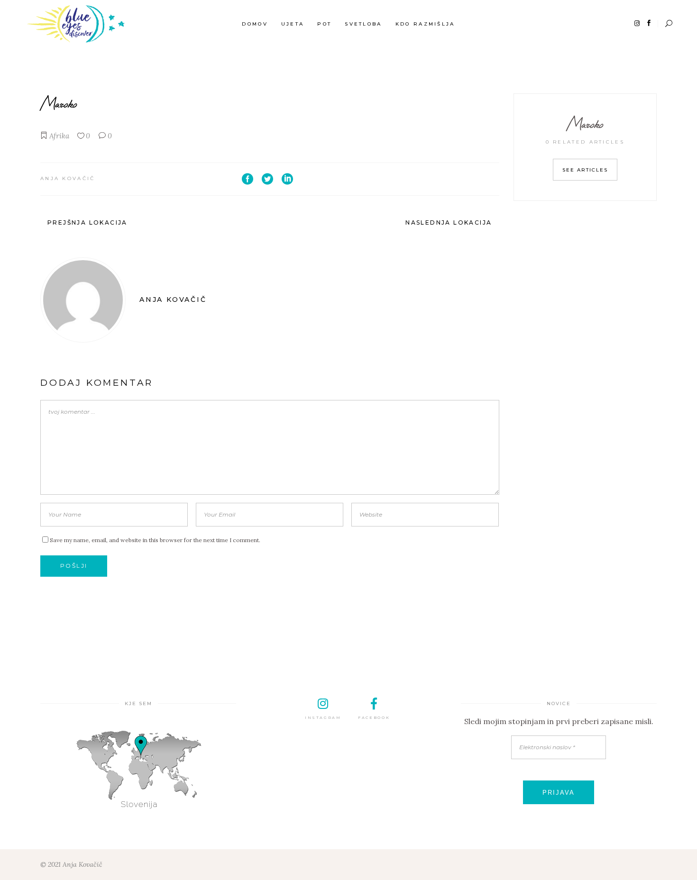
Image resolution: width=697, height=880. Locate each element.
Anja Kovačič (67, 178)
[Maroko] (83, 300)
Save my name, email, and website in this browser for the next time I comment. (155, 540)
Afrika (59, 135)
